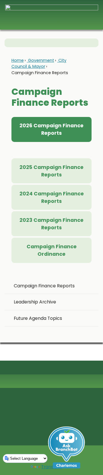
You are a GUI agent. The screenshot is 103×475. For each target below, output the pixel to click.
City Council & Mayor (38, 63)
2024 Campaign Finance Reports (51, 197)
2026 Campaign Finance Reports (51, 129)
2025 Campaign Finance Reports (51, 171)
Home (17, 60)
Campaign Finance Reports (44, 285)
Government (40, 60)
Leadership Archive (35, 302)
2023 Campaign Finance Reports (51, 224)
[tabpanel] (51, 150)
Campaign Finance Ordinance (52, 250)
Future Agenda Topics (38, 318)
